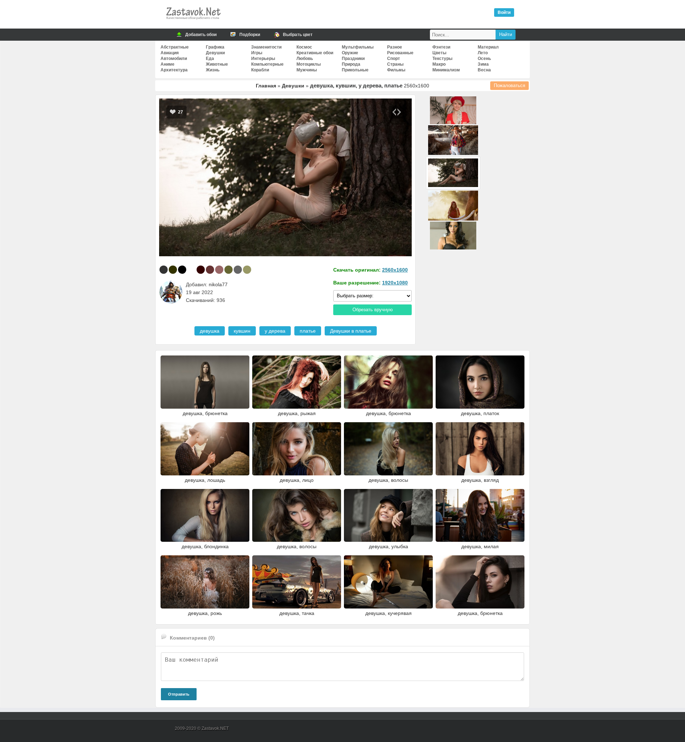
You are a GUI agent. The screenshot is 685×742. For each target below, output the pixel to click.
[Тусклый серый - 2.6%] (238, 270)
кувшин (242, 331)
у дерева (275, 331)
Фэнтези (441, 47)
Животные (217, 64)
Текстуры (442, 58)
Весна (484, 69)
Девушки (215, 52)
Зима (483, 64)
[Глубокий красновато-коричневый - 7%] (201, 270)
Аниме (167, 64)
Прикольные (355, 69)
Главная (266, 86)
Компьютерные (267, 64)
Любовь (304, 58)
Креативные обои (314, 52)
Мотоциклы (308, 64)
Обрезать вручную (372, 309)
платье (308, 331)
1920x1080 (395, 283)
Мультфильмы (358, 47)
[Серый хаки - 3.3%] (228, 270)
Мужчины (306, 69)
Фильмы (396, 69)
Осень (484, 58)
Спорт (393, 58)
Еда (210, 58)
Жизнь (212, 69)
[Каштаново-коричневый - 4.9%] (210, 270)
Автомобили (174, 58)
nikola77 (218, 284)
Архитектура (174, 69)
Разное (394, 47)
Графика (215, 47)
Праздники (353, 58)
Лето (483, 52)
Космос (304, 47)
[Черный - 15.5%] (182, 270)
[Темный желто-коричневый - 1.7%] (247, 270)
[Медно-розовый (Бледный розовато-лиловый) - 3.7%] (219, 270)
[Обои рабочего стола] (193, 21)
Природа (351, 64)
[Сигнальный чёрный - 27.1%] (163, 270)
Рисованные (400, 52)
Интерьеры (263, 58)
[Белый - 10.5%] (191, 270)
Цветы (439, 52)
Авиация (170, 52)
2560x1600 (395, 270)
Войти (504, 12)
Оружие (350, 52)
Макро (439, 64)
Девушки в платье (350, 331)
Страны (395, 64)
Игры (256, 52)
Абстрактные (175, 47)
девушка (209, 331)
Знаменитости (266, 47)
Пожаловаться (509, 85)
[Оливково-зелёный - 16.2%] (173, 270)
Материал (488, 47)
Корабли (260, 69)
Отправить (178, 694)
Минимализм (446, 69)
